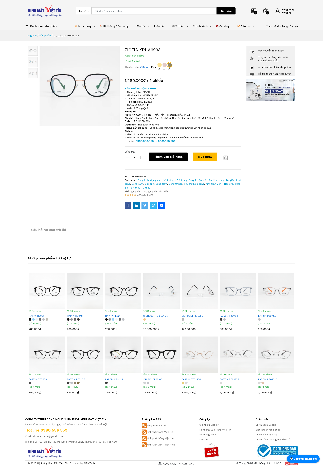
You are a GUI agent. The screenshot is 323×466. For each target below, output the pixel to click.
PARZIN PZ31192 (229, 315)
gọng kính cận (138, 191)
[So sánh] (225, 157)
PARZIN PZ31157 (76, 379)
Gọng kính (143, 180)
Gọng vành (137, 183)
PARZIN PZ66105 (152, 379)
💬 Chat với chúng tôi (303, 458)
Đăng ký (286, 12)
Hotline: (33, 430)
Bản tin (245, 26)
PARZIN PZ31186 (267, 315)
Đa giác (230, 180)
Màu (153, 67)
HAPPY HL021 (112, 315)
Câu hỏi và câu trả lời (48, 230)
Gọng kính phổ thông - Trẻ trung (168, 180)
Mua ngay (205, 156)
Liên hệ (159, 26)
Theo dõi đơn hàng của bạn (282, 26)
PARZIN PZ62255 (229, 379)
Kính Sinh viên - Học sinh (220, 183)
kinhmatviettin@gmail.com (48, 436)
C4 (169, 68)
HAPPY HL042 (75, 315)
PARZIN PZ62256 (191, 379)
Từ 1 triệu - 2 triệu (139, 187)
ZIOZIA (144, 67)
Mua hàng (84, 26)
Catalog (224, 26)
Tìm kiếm (226, 11)
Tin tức (141, 26)
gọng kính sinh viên (158, 191)
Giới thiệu (178, 26)
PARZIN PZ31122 (114, 379)
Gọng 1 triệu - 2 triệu (200, 180)
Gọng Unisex (175, 183)
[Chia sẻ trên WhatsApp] (153, 205)
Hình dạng (219, 180)
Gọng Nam (161, 183)
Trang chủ (31, 35)
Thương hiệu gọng (194, 183)
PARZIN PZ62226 (267, 379)
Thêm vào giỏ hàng (168, 156)
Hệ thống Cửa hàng (115, 26)
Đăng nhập (288, 9)
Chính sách (200, 26)
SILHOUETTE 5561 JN (155, 315)
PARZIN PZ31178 (38, 379)
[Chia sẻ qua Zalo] (161, 205)
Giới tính (149, 183)
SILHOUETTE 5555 (192, 315)
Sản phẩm (45, 35)
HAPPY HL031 (36, 315)
